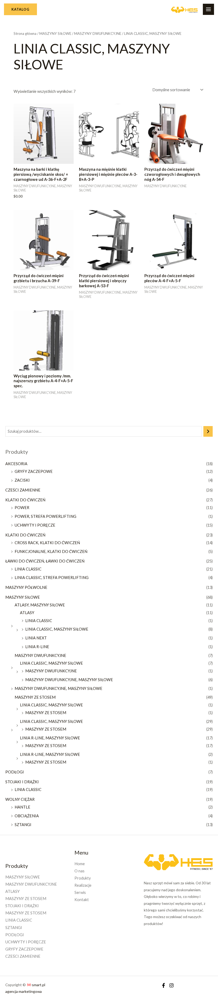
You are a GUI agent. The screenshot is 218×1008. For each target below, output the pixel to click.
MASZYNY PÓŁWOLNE (26, 587)
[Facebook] (163, 985)
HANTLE (22, 807)
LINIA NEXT (36, 638)
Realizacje (82, 885)
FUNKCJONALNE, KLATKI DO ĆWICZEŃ (51, 551)
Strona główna (25, 33)
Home (79, 863)
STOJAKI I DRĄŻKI (22, 782)
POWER (22, 507)
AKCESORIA (16, 463)
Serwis (80, 892)
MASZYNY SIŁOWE (22, 597)
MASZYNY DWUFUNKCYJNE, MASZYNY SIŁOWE (69, 679)
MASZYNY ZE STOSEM (35, 697)
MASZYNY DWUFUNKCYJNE (40, 655)
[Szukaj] (208, 431)
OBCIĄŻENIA (27, 816)
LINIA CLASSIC (28, 569)
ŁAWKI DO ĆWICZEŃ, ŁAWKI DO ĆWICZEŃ (45, 561)
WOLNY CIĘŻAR (20, 799)
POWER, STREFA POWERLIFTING (45, 516)
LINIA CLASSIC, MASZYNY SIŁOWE (56, 629)
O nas (79, 871)
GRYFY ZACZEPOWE (34, 471)
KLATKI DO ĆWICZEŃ (25, 500)
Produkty (82, 878)
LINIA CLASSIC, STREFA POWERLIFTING (52, 577)
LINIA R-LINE (37, 646)
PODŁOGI (14, 772)
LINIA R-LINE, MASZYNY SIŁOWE (50, 738)
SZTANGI (23, 824)
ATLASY (27, 612)
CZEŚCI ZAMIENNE (22, 490)
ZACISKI (22, 480)
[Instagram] (171, 985)
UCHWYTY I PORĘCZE (35, 525)
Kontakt (81, 899)
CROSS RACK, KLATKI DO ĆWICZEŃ (47, 542)
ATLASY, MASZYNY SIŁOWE (40, 605)
